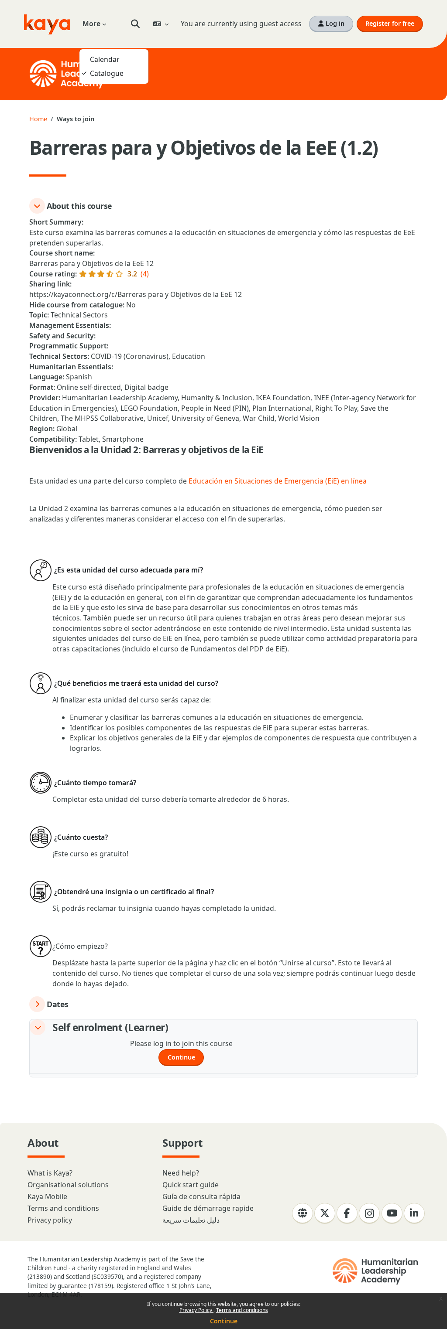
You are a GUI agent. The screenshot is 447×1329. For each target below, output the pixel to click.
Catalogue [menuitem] (107, 73)
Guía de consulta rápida (201, 1196)
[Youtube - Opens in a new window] (392, 1213)
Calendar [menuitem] (105, 59)
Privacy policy (50, 1220)
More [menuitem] (91, 23)
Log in (334, 23)
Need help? (180, 1173)
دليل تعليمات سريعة (191, 1220)
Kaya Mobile (47, 1196)
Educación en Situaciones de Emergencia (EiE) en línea (278, 481)
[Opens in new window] (376, 1271)
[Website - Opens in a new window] (302, 1213)
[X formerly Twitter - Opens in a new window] (324, 1213)
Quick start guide (190, 1184)
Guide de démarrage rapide (208, 1208)
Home (38, 119)
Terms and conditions (242, 1310)
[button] (135, 24)
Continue (223, 1321)
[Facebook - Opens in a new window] (347, 1213)
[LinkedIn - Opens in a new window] (414, 1213)
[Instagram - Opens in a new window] (369, 1213)
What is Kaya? (50, 1173)
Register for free (389, 23)
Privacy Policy (196, 1310)
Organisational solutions (68, 1184)
